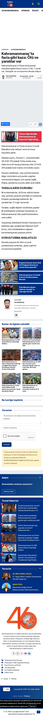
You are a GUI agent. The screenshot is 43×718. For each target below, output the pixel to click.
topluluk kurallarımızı (22, 452)
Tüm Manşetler (10, 667)
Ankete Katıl (8, 491)
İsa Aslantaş (19, 302)
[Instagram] (21, 653)
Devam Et (17, 311)
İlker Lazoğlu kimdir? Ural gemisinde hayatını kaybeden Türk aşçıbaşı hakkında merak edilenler (22, 714)
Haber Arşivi (9, 672)
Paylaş (6, 124)
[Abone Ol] (40, 124)
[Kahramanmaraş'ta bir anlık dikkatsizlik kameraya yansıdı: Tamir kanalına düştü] (11, 378)
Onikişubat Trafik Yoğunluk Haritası (17, 663)
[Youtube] (25, 653)
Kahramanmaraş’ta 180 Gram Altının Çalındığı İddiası (11, 341)
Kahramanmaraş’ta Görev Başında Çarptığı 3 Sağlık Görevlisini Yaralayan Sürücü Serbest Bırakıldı (11, 365)
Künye (6, 679)
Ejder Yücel (18, 584)
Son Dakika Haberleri (12, 670)
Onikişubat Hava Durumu (13, 660)
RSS (7, 689)
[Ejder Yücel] (6, 587)
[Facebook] (13, 653)
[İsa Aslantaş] (7, 304)
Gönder (6, 445)
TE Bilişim (27, 696)
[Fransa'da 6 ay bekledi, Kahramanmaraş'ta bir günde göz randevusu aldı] (31, 333)
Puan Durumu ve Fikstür (13, 665)
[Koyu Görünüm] (33, 4)
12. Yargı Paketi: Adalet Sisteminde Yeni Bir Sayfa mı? (27, 578)
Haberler (4, 49)
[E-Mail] (16, 315)
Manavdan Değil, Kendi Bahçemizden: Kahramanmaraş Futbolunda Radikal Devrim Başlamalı (25, 588)
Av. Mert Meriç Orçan (22, 574)
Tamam (32, 706)
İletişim (13, 679)
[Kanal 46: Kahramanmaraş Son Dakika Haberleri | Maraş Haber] (10, 4)
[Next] (29, 653)
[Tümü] (40, 478)
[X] (17, 653)
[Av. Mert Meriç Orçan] (6, 576)
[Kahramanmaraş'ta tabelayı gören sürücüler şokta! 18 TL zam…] (31, 378)
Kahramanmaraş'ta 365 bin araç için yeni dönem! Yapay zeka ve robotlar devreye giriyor (31, 365)
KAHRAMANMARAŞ (10, 11)
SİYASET (35, 11)
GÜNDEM (25, 11)
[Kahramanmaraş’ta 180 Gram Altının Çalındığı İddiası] (11, 333)
